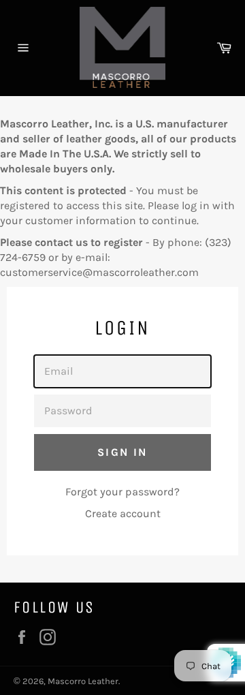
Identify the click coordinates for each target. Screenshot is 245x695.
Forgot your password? (122, 491)
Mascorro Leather (83, 681)
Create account (123, 513)
